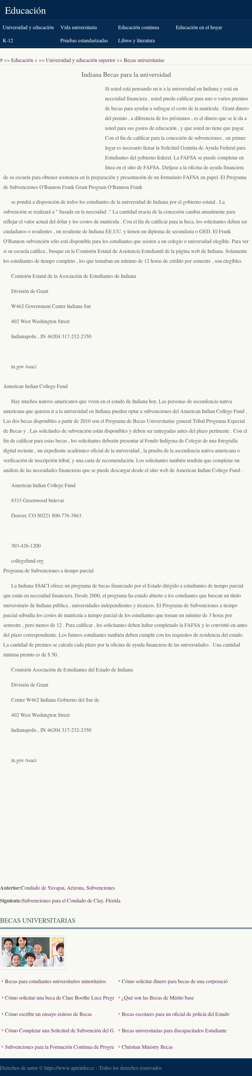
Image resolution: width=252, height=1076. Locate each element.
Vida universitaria (78, 27)
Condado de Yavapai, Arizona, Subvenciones (68, 887)
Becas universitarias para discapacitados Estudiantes (172, 1035)
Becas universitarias (144, 59)
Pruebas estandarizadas (84, 40)
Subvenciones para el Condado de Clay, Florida (71, 900)
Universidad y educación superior (80, 59)
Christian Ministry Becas (147, 1046)
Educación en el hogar (199, 27)
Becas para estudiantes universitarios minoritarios (55, 981)
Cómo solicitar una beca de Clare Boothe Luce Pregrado (58, 1002)
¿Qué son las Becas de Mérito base (158, 997)
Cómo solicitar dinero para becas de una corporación (173, 986)
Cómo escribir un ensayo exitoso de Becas (48, 1013)
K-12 (8, 40)
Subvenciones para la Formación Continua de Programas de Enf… (58, 1051)
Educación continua (138, 27)
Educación (25, 9)
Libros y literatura (136, 40)
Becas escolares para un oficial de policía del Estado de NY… (173, 1018)
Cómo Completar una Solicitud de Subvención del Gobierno (58, 1035)
